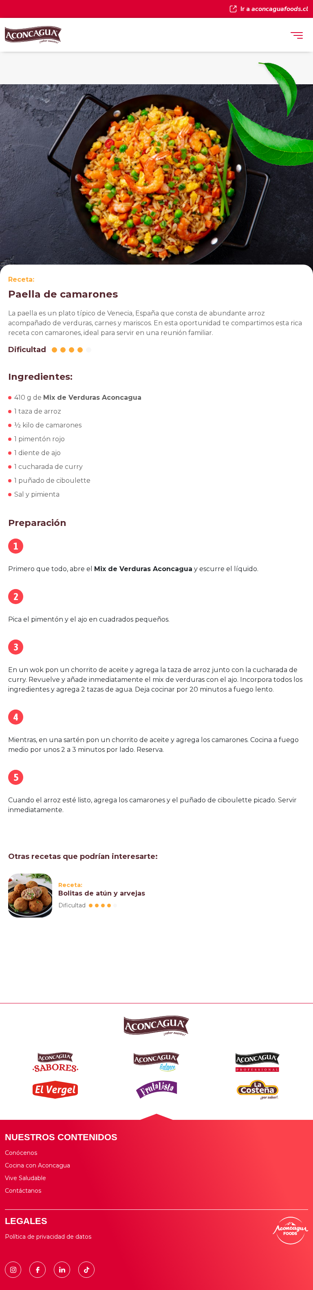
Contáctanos (23, 1190)
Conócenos (21, 1152)
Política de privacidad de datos (48, 1236)
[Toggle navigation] (296, 35)
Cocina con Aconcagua (37, 1165)
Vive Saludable (25, 1178)
